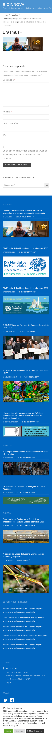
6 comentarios (23, 560)
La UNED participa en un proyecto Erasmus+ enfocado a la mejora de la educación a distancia (24, 211)
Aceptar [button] (9, 731)
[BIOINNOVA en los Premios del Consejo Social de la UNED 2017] (26, 347)
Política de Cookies (34, 731)
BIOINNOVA (13, 4)
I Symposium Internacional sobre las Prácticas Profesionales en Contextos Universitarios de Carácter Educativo (23, 415)
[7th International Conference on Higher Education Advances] (26, 500)
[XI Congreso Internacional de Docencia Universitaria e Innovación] (26, 468)
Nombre (7, 112)
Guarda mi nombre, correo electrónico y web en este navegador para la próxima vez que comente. (25, 155)
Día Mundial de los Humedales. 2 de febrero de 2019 (25, 248)
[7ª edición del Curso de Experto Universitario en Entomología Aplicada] (26, 579)
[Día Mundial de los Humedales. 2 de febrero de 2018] (26, 305)
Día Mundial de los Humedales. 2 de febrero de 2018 (25, 288)
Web (5, 135)
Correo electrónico (12, 123)
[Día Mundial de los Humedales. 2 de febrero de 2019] (26, 266)
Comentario (9, 80)
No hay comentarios (24, 217)
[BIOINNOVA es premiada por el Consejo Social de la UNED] (26, 391)
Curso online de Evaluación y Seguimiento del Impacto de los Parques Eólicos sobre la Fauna (23, 520)
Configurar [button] (19, 731)
